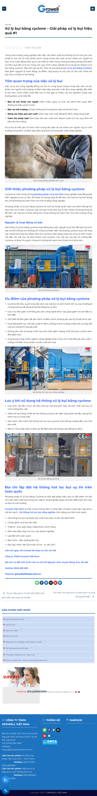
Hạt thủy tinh (12, 636)
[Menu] (4, 9)
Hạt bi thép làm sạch (15, 619)
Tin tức (8, 25)
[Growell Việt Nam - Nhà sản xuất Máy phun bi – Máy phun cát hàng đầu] (49, 8)
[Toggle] (27, 618)
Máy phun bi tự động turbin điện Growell (24, 642)
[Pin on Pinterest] (55, 583)
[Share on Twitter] (46, 583)
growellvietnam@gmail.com (63, 692)
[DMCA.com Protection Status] (50, 742)
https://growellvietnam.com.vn (17, 749)
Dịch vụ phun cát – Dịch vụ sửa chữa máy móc (26, 660)
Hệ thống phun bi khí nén (17, 648)
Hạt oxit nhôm (12, 630)
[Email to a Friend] (51, 583)
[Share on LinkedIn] (60, 583)
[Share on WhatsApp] (37, 583)
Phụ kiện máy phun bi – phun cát (20, 655)
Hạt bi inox (10, 625)
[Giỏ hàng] (92, 9)
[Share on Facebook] (42, 583)
